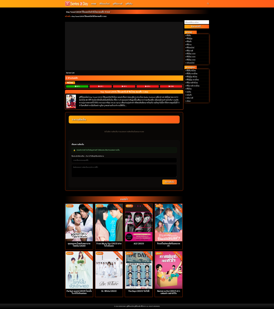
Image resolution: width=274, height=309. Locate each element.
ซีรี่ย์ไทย (189, 89)
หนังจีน (189, 92)
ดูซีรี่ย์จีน (129, 3)
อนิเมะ (189, 101)
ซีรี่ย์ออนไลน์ (105, 3)
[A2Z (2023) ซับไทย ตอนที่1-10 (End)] (138, 222)
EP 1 (78, 86)
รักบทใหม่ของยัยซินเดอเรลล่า (168, 244)
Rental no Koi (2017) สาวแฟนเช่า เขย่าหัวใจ (168, 292)
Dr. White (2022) (109, 291)
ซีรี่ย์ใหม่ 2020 (191, 54)
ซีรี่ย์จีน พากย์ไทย (192, 74)
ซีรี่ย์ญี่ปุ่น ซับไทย (192, 77)
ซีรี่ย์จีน (189, 35)
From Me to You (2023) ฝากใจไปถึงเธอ (108, 244)
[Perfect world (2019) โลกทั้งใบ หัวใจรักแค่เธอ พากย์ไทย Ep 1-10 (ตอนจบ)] (79, 270)
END (172, 86)
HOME (93, 3)
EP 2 (101, 86)
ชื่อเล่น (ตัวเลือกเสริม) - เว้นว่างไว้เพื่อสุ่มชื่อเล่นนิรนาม (87, 156)
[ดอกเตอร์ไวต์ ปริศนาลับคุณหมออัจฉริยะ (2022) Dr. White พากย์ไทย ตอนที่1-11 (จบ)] (109, 270)
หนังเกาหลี (190, 98)
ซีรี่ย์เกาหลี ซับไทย (192, 83)
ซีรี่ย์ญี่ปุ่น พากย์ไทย (193, 80)
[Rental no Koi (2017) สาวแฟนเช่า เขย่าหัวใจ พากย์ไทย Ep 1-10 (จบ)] (168, 270)
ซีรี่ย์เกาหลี (190, 51)
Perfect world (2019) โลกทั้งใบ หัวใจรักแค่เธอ (79, 292)
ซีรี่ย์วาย (189, 45)
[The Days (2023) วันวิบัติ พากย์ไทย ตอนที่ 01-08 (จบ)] (138, 270)
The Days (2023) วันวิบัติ (138, 291)
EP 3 (125, 86)
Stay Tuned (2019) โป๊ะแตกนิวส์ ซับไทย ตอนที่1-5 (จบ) (88, 12)
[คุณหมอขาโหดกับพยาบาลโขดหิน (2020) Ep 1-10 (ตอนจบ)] (79, 222)
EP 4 (148, 86)
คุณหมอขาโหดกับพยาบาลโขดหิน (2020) (79, 244)
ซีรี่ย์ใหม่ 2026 (191, 60)
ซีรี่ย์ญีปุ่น (189, 38)
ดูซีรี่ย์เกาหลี (117, 3)
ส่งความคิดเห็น (169, 182)
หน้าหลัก (67, 16)
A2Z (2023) (139, 243)
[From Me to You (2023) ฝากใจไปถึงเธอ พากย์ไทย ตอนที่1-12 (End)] (109, 222)
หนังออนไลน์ (190, 63)
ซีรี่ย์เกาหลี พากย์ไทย (193, 86)
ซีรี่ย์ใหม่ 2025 (191, 57)
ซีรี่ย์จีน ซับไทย (191, 71)
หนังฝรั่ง (189, 95)
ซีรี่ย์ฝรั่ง (189, 41)
